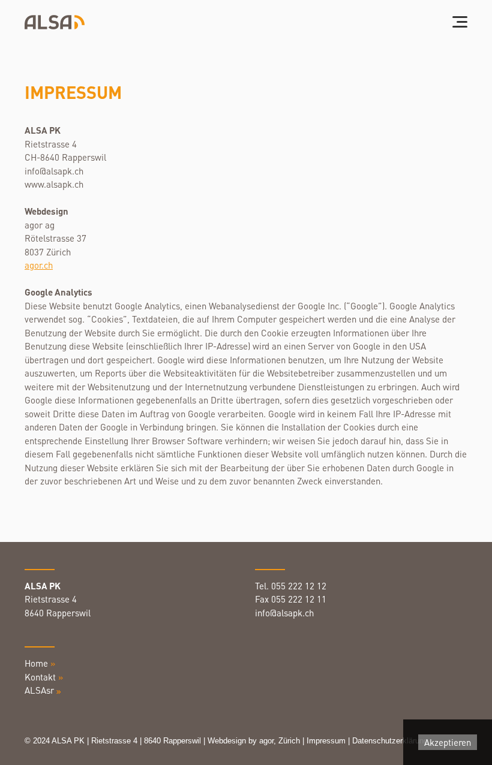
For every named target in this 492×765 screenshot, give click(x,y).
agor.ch (39, 265)
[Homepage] (55, 22)
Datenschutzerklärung (391, 741)
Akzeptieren (447, 742)
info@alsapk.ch (285, 613)
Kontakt (40, 677)
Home (40, 663)
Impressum (326, 741)
